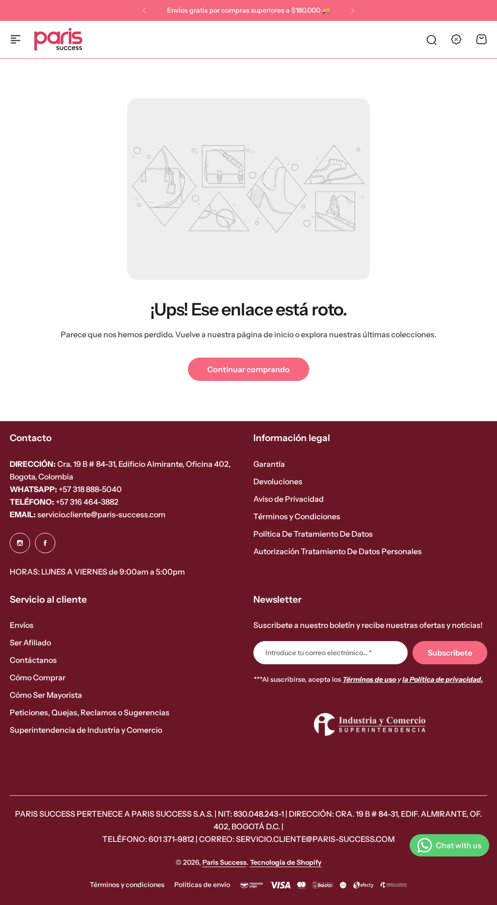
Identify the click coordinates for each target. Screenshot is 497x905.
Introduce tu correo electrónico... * (318, 652)
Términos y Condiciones (296, 516)
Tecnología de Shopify (286, 862)
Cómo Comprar (38, 677)
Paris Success (224, 862)
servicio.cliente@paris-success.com (88, 514)
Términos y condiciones (127, 884)
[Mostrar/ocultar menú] (15, 39)
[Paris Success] (58, 39)
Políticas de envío (202, 884)
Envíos (21, 625)
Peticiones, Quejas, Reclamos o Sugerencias (89, 712)
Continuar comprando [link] (248, 369)
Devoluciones (277, 481)
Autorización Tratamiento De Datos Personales (337, 551)
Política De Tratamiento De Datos (313, 534)
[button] (144, 10)
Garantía (269, 464)
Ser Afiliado (30, 642)
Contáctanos (33, 660)
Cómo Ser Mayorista (46, 695)
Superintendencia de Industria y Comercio (86, 730)
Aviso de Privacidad (288, 499)
